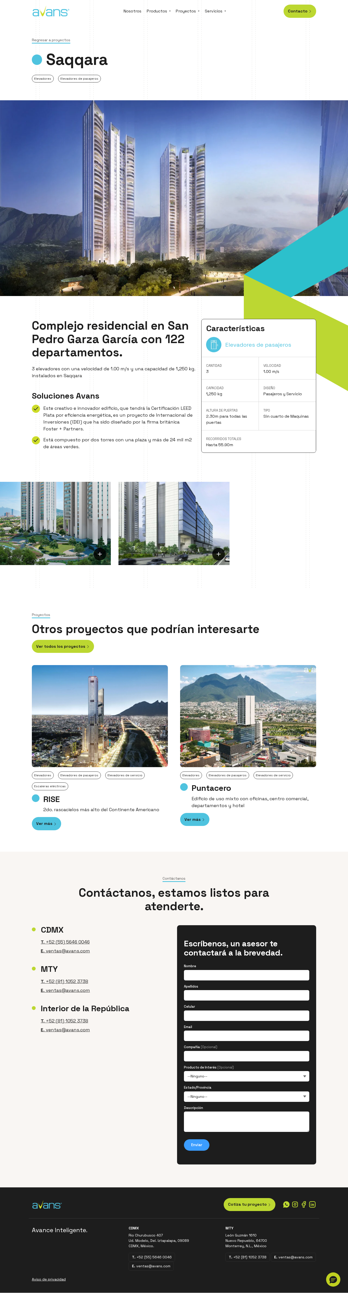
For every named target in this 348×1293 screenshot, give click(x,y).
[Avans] (51, 10)
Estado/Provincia (197, 1087)
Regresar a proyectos (51, 40)
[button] (333, 1279)
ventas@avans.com (65, 951)
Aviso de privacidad (49, 1279)
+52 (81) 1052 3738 (64, 981)
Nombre (190, 966)
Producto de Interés (209, 1067)
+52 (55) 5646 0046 (65, 942)
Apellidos (191, 986)
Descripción (193, 1108)
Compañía (200, 1047)
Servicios (213, 11)
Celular (189, 1006)
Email (188, 1027)
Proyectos (186, 11)
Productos (157, 11)
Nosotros (132, 11)
